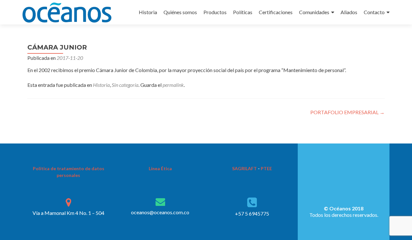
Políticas (242, 12)
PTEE (266, 168)
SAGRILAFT (244, 168)
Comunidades (314, 12)
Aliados (349, 12)
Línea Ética (160, 168)
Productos (215, 12)
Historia (148, 12)
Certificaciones (276, 12)
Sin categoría (125, 85)
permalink (173, 85)
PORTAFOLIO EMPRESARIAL (347, 112)
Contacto (374, 12)
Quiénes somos (180, 12)
